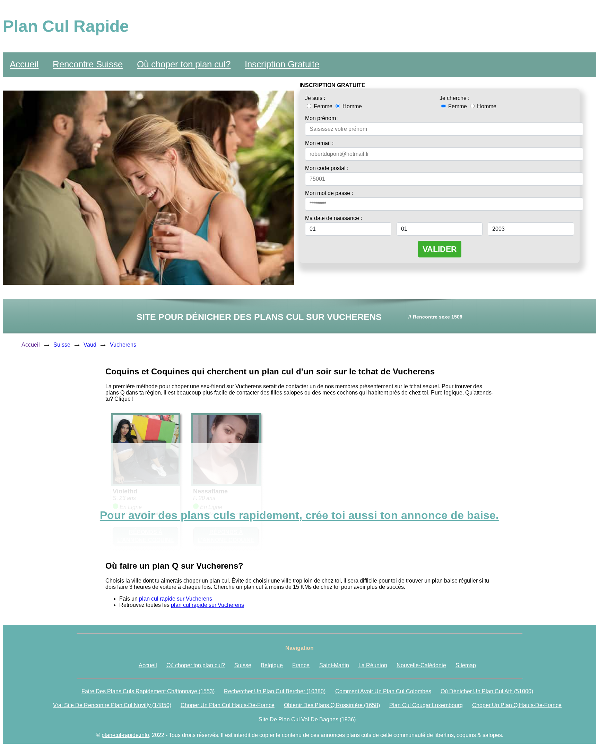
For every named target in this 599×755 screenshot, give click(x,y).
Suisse (61, 345)
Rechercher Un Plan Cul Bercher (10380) (274, 691)
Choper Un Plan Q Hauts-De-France (517, 705)
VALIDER (440, 249)
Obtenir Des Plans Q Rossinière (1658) (332, 705)
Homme (351, 106)
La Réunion (372, 665)
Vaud (90, 345)
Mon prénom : (322, 118)
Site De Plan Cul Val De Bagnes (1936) (307, 719)
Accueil (24, 64)
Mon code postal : (326, 168)
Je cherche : (454, 98)
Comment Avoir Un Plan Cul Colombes (383, 691)
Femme (323, 106)
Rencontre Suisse (88, 64)
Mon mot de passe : (329, 193)
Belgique (272, 665)
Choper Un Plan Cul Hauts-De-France (228, 705)
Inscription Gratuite (282, 64)
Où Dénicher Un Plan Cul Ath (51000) (487, 691)
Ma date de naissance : (333, 218)
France (301, 665)
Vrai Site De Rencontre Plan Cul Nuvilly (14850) (112, 705)
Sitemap (465, 665)
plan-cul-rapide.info (125, 735)
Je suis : (315, 98)
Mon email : (319, 143)
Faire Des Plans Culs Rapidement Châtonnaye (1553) (148, 691)
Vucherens (123, 345)
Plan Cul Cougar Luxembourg (426, 705)
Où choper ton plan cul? (184, 64)
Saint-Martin (334, 665)
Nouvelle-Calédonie (421, 665)
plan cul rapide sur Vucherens (175, 599)
